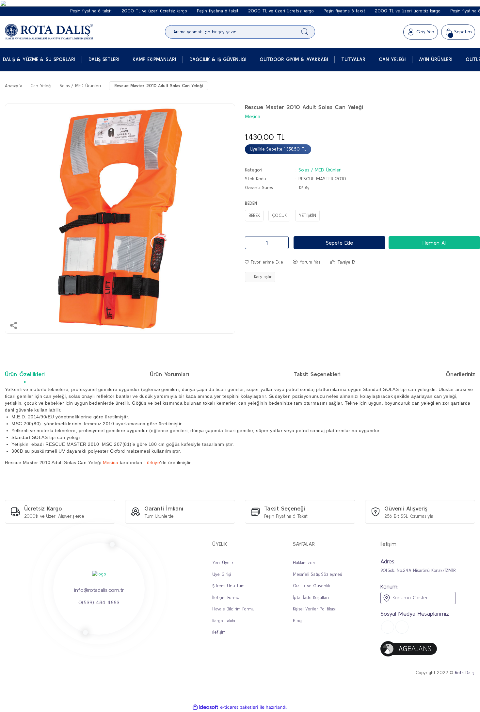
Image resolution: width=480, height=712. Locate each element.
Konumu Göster (409, 597)
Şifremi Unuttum (228, 585)
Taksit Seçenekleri (317, 374)
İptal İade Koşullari (311, 597)
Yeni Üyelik (222, 562)
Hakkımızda (304, 562)
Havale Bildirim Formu (233, 609)
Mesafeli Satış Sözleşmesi (317, 574)
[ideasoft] (205, 707)
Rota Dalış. (465, 672)
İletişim (219, 632)
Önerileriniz (460, 374)
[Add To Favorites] (264, 262)
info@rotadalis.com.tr (99, 589)
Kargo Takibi (223, 620)
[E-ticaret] (239, 707)
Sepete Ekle (339, 243)
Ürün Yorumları (169, 374)
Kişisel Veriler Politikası (314, 609)
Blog (297, 620)
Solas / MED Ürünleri (320, 169)
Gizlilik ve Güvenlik (311, 585)
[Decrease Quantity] (251, 242)
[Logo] (49, 32)
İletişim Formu (225, 597)
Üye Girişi (221, 574)
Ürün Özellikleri (25, 374)
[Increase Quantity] (281, 242)
